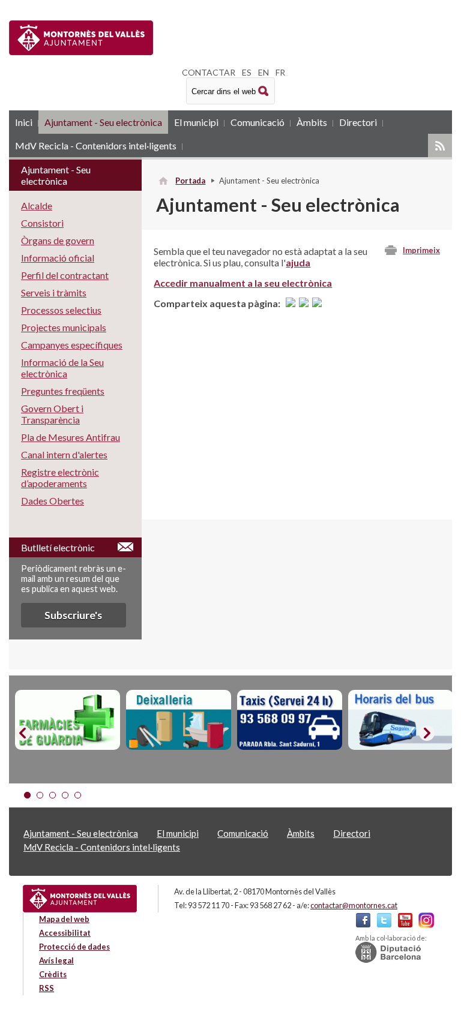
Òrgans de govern (57, 240)
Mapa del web (64, 919)
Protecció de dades (74, 946)
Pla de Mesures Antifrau (70, 437)
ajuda (298, 262)
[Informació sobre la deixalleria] (178, 720)
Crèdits (53, 974)
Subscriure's (73, 615)
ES (247, 72)
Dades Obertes (52, 500)
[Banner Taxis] (289, 720)
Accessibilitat (65, 933)
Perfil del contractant (65, 275)
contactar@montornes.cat (353, 905)
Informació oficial (57, 257)
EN (263, 72)
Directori (358, 122)
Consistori (42, 223)
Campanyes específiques (71, 344)
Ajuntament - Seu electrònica (103, 122)
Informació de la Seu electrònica (62, 367)
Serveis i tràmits (53, 292)
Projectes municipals (63, 327)
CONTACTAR (208, 72)
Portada (190, 180)
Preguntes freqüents (62, 391)
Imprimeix (421, 250)
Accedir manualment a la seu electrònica (243, 283)
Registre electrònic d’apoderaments (60, 477)
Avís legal (56, 960)
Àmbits (312, 122)
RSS (440, 145)
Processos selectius (61, 310)
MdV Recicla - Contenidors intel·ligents (95, 145)
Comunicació (257, 122)
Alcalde (36, 205)
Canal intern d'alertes (64, 454)
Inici (23, 122)
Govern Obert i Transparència (52, 414)
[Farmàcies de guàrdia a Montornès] (67, 720)
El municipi (196, 122)
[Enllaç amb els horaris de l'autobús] (400, 720)
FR (280, 72)
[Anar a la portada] (80, 898)
